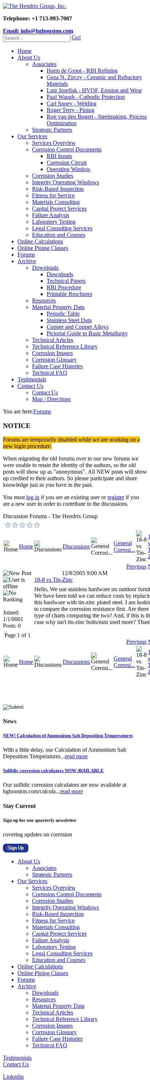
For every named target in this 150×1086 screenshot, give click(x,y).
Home (24, 51)
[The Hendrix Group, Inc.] (34, 6)
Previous (136, 566)
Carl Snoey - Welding (71, 103)
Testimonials (31, 379)
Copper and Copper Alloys (77, 327)
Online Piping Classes (42, 248)
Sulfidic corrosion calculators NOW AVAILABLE (53, 770)
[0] (8, 524)
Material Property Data (58, 307)
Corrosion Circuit (67, 162)
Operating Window (69, 169)
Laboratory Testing (54, 222)
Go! (76, 37)
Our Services (32, 136)
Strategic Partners (52, 130)
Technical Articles (52, 340)
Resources (44, 300)
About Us (28, 57)
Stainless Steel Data (69, 320)
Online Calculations (40, 241)
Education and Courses (58, 235)
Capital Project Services (59, 208)
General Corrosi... (124, 546)
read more (76, 756)
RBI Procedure (64, 287)
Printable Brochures (69, 294)
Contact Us (30, 386)
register (115, 497)
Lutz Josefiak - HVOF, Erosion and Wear (94, 90)
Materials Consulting (56, 202)
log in (32, 497)
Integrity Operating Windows (65, 182)
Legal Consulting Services (62, 228)
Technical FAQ (49, 373)
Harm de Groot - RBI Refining (82, 71)
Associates (44, 64)
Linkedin (13, 1077)
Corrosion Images (52, 353)
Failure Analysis (50, 215)
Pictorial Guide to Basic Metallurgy (87, 333)
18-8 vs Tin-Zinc (53, 580)
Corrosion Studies (52, 176)
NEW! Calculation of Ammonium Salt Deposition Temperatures (68, 735)
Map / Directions (51, 399)
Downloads (45, 268)
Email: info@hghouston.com (38, 31)
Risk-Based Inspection (58, 189)
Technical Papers (66, 281)
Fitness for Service (53, 195)
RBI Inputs (59, 156)
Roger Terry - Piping (70, 110)
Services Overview (54, 143)
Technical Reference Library (65, 346)
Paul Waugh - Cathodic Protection (86, 97)
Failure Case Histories (57, 366)
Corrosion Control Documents (67, 149)
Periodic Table (63, 314)
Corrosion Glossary (54, 360)
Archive (26, 261)
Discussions (76, 546)
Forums (26, 254)
